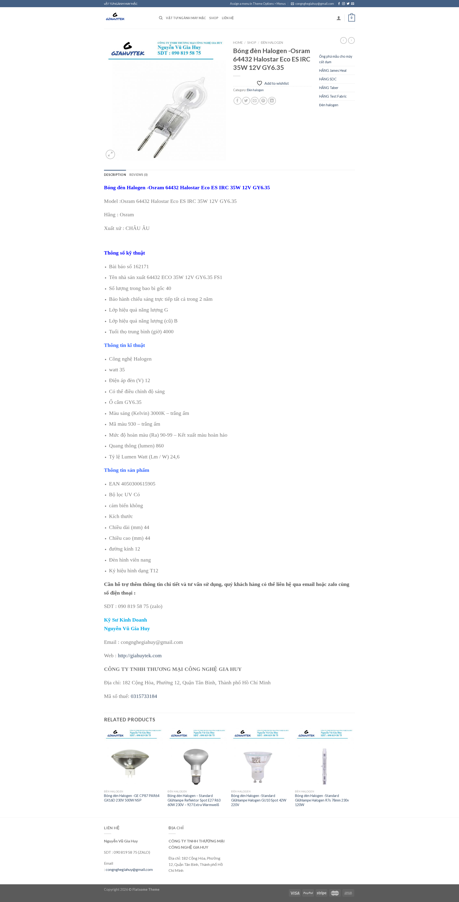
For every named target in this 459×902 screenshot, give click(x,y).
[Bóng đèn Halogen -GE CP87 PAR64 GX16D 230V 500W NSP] (133, 757)
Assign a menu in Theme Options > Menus (258, 4)
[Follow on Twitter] (348, 4)
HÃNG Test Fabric (333, 96)
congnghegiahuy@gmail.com (129, 869)
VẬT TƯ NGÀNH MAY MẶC (186, 18)
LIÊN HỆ (228, 18)
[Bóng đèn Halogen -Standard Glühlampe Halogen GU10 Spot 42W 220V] (260, 757)
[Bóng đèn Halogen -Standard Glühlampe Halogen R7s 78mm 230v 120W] (324, 757)
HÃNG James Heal (332, 70)
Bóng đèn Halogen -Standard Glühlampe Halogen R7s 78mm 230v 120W (322, 800)
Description (115, 175)
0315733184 (144, 696)
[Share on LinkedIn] (272, 101)
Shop (213, 18)
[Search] (161, 17)
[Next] (353, 772)
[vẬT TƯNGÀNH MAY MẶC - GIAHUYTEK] (128, 18)
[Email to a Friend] (255, 101)
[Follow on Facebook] (339, 4)
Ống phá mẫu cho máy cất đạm (335, 59)
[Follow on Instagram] (343, 4)
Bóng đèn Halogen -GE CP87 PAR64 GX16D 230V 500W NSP (131, 798)
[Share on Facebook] (237, 101)
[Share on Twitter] (246, 101)
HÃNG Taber (329, 88)
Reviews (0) (138, 175)
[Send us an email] (352, 4)
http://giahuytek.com (140, 655)
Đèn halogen (272, 43)
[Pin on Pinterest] (263, 101)
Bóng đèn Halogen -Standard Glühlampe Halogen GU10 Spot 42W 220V (258, 800)
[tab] (115, 174)
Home (238, 43)
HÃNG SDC (328, 79)
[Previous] (104, 772)
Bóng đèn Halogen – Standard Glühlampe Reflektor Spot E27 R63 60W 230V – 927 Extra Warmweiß (194, 800)
